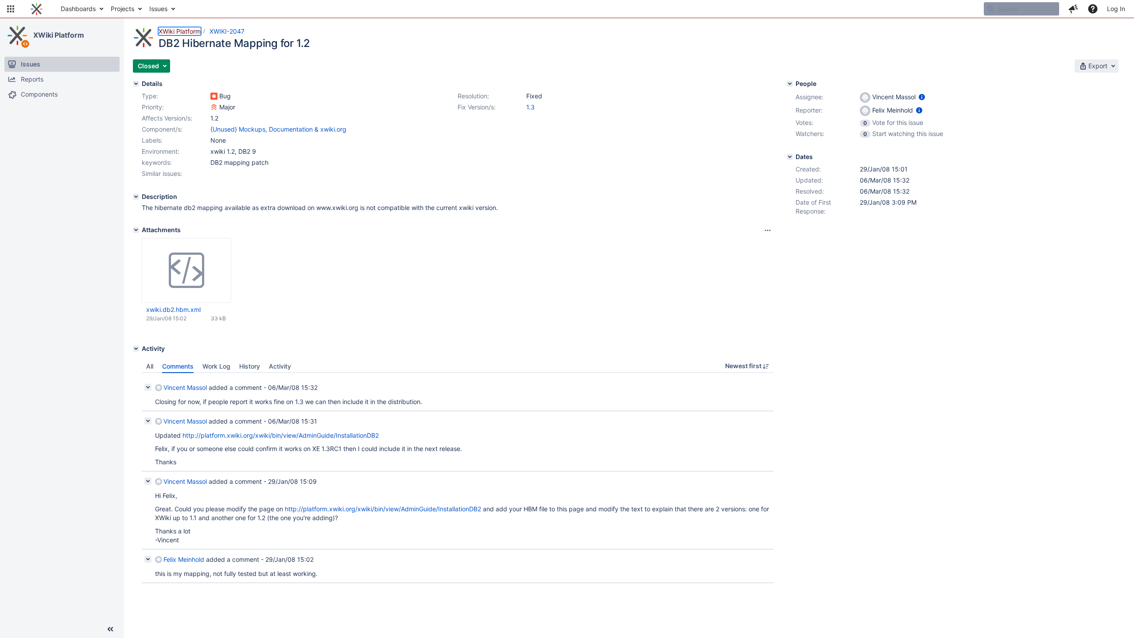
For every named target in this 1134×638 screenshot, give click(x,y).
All (149, 366)
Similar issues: (162, 173)
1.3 (530, 107)
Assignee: (809, 97)
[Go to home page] (36, 9)
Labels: (152, 140)
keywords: (157, 162)
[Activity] (136, 349)
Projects (122, 8)
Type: (150, 96)
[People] (790, 84)
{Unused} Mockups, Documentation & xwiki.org (278, 129)
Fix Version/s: (477, 107)
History (249, 366)
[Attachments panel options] (767, 230)
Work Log (216, 366)
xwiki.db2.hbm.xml (173, 309)
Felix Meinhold (183, 559)
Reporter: (809, 110)
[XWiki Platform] (17, 35)
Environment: (160, 151)
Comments (178, 366)
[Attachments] (136, 230)
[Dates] (790, 157)
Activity (280, 366)
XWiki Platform (58, 35)
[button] (10, 9)
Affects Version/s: (167, 118)
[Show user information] (921, 97)
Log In (1116, 8)
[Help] (1093, 9)
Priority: (153, 107)
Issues (158, 8)
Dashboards (78, 8)
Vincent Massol (185, 387)
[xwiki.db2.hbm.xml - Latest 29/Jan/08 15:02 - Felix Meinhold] (186, 271)
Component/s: (162, 129)
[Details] (136, 84)
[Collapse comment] (147, 387)
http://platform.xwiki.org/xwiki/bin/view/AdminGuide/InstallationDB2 (281, 435)
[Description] (136, 197)
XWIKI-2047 (227, 31)
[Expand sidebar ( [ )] (110, 629)
